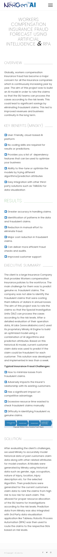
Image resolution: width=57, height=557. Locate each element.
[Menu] (49, 5)
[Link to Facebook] (43, 552)
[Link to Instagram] (51, 552)
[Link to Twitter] (47, 552)
